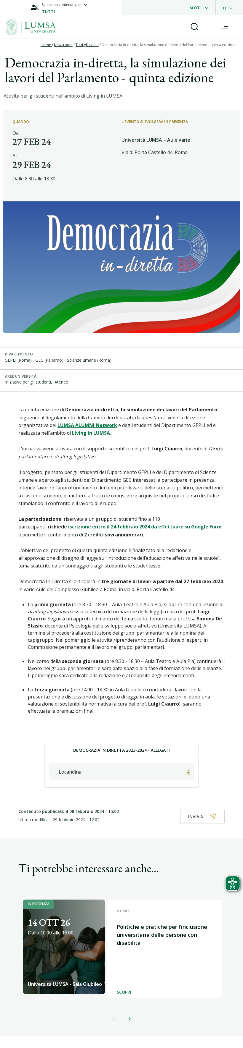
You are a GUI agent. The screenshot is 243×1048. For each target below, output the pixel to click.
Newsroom (63, 44)
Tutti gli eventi (87, 44)
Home (46, 44)
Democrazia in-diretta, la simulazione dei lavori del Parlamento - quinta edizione (169, 44)
